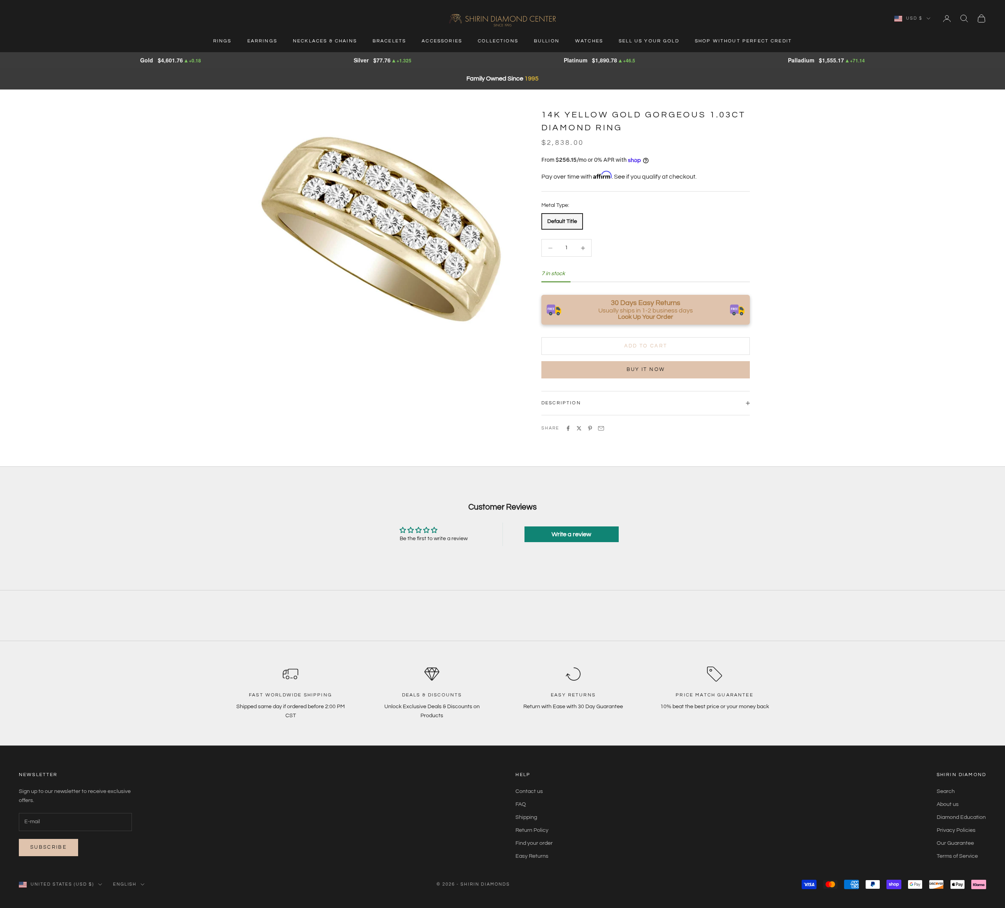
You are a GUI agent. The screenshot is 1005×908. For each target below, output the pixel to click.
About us (948, 804)
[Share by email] (601, 428)
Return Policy (531, 830)
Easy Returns (531, 856)
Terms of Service (957, 856)
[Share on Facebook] (568, 428)
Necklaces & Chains (325, 41)
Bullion (546, 41)
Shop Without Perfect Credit (743, 41)
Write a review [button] (571, 534)
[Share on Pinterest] (590, 428)
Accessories (442, 41)
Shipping (526, 817)
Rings (222, 41)
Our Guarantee (955, 843)
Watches (589, 41)
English (125, 884)
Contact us (529, 791)
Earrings (262, 41)
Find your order (534, 843)
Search (946, 791)
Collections (498, 41)
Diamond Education (961, 817)
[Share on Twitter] (579, 428)
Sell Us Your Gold (649, 41)
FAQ (520, 804)
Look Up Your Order (645, 317)
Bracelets (389, 41)
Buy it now (646, 369)
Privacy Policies (956, 830)
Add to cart (645, 346)
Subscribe (48, 847)
